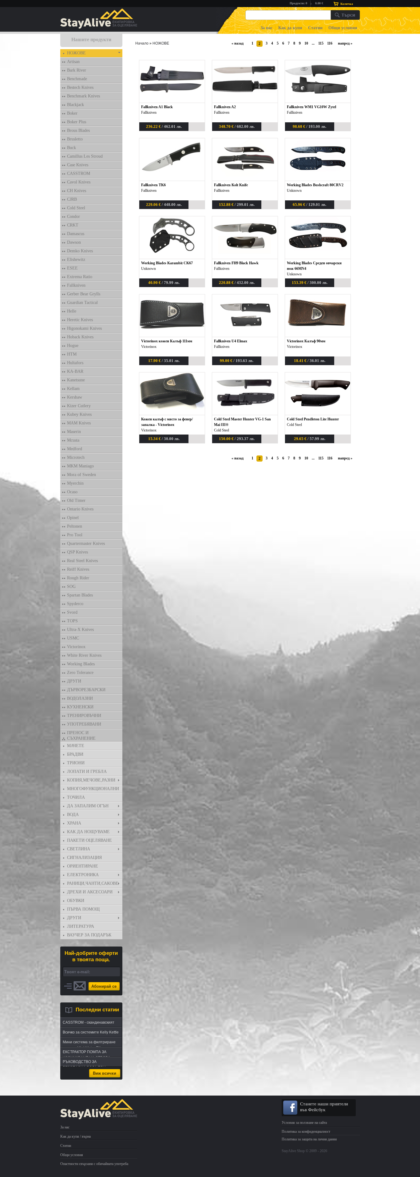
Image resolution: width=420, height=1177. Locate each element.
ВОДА (73, 814)
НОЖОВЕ (76, 53)
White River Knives (84, 655)
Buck (71, 147)
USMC (73, 638)
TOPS (72, 621)
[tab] (91, 53)
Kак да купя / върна (75, 1136)
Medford (74, 449)
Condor (73, 216)
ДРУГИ (74, 681)
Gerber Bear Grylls (83, 294)
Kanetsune (76, 380)
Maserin (74, 431)
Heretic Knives (80, 319)
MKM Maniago (80, 466)
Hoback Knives (80, 337)
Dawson (74, 242)
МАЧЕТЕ (75, 745)
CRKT (72, 225)
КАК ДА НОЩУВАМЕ (88, 831)
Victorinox (76, 646)
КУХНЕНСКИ (80, 707)
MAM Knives (79, 423)
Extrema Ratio (79, 276)
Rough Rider (78, 578)
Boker (72, 113)
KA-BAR (75, 371)
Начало (142, 43)
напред (344, 43)
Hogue (72, 345)
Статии (315, 28)
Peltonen (74, 526)
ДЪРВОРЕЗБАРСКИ (86, 689)
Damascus (75, 233)
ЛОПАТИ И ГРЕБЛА (87, 771)
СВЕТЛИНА (78, 849)
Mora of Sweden (81, 474)
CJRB (72, 199)
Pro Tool (74, 535)
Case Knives (77, 165)
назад (239, 43)
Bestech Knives (80, 87)
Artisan (73, 61)
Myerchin (75, 483)
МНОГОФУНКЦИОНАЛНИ (93, 788)
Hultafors (75, 362)
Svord (72, 612)
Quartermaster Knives (86, 543)
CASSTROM (78, 173)
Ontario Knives (80, 509)
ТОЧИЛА (76, 797)
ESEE (72, 268)
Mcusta (73, 440)
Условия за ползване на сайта (304, 1122)
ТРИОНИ (76, 763)
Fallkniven (76, 285)
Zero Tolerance (80, 672)
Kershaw (74, 397)
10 (306, 43)
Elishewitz (76, 259)
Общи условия (342, 28)
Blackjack (75, 104)
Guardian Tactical (82, 302)
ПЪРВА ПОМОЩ (83, 909)
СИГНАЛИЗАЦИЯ (84, 857)
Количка (346, 4)
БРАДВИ (75, 754)
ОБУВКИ (75, 900)
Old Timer (76, 500)
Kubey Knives (79, 414)
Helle (71, 311)
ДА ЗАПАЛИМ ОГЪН (88, 806)
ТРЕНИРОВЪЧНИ (84, 715)
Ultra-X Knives (80, 629)
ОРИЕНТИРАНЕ (82, 866)
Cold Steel (76, 208)
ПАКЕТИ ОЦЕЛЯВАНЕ (89, 840)
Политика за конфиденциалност (306, 1131)
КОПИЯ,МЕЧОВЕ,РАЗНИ (91, 780)
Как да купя (290, 28)
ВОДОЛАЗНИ (80, 698)
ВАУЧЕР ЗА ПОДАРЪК (89, 935)
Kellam (73, 388)
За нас (266, 28)
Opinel (73, 517)
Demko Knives (80, 251)
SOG (71, 586)
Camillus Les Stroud (85, 156)
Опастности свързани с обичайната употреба (94, 1164)
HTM (72, 354)
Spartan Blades (80, 595)
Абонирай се (104, 986)
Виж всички (104, 1073)
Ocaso (72, 492)
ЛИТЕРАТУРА (80, 926)
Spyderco (75, 603)
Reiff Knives (78, 569)
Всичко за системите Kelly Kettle (91, 1032)
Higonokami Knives (84, 328)
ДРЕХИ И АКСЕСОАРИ (90, 892)
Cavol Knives (78, 182)
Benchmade (77, 79)
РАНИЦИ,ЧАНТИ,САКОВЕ (92, 883)
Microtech (76, 457)
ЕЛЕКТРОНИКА (83, 874)
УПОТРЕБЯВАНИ (84, 724)
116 (329, 43)
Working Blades (81, 664)
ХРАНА (74, 823)
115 (320, 43)
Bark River (76, 70)
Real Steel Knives (82, 560)
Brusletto (75, 139)
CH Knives (76, 190)
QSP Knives (77, 552)
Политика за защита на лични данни (309, 1139)
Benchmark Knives (83, 96)
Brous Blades (78, 130)
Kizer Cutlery (79, 405)
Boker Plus (76, 122)
